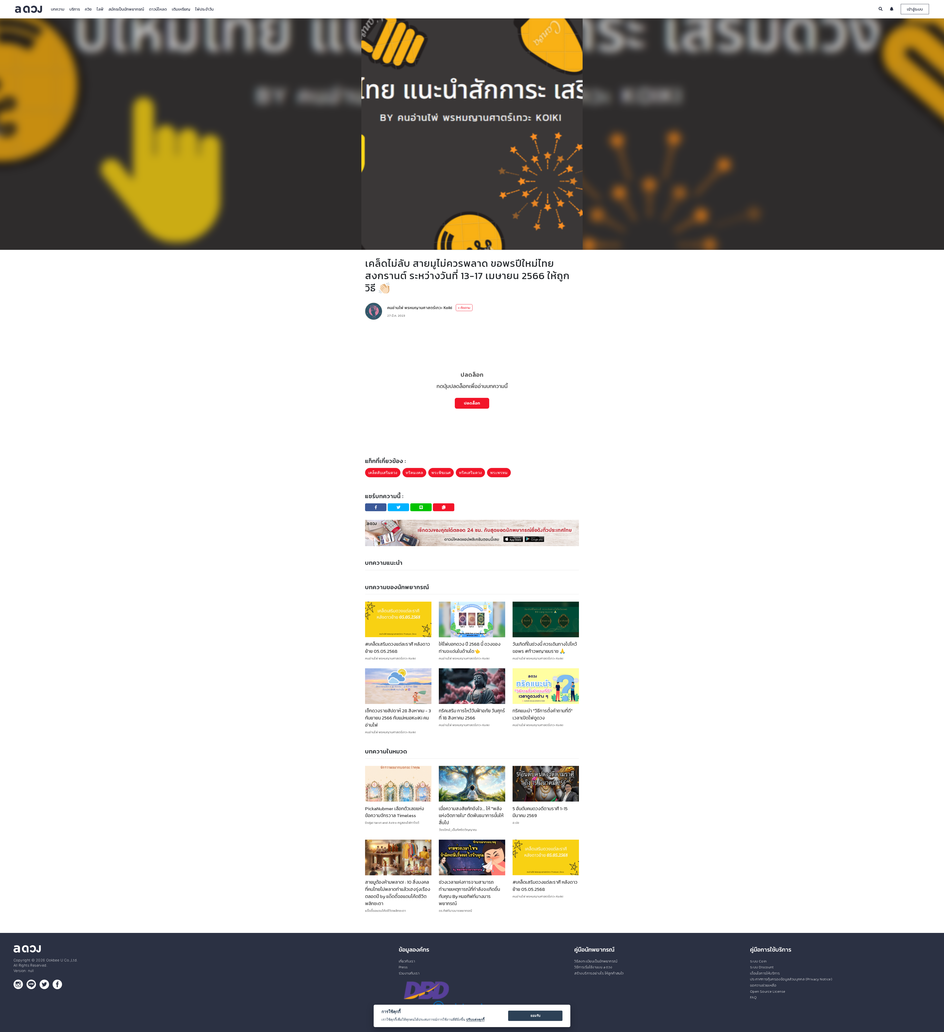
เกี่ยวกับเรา (407, 961)
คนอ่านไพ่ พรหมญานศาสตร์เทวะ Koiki (419, 308)
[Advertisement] (472, 338)
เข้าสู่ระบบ (915, 9)
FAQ (753, 997)
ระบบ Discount (762, 967)
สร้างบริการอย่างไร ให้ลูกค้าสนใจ (599, 973)
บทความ (57, 9)
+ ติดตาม (464, 307)
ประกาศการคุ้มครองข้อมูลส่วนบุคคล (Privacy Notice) (791, 979)
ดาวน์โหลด (158, 9)
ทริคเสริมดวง (470, 472)
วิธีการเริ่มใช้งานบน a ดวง (593, 967)
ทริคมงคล (414, 472)
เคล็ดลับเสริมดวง (382, 472)
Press (403, 967)
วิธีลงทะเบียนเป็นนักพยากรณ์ (595, 961)
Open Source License (767, 991)
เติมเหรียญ (181, 9)
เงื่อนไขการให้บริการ (765, 973)
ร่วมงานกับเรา (409, 973)
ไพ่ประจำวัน (204, 9)
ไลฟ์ (100, 9)
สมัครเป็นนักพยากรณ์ (126, 9)
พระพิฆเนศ (441, 472)
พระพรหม (499, 472)
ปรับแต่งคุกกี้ (475, 1019)
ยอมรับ (535, 1015)
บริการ (74, 9)
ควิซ (88, 9)
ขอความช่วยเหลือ (763, 985)
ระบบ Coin (758, 961)
